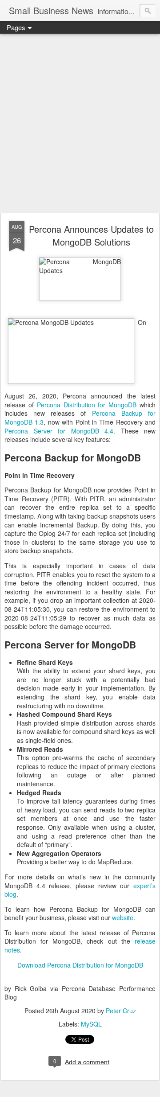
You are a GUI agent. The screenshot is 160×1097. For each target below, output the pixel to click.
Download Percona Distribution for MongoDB (80, 964)
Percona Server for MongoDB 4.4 (58, 430)
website (122, 917)
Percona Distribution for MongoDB (87, 404)
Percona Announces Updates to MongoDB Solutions (91, 235)
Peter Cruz (121, 1010)
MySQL (91, 1023)
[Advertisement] (80, 123)
